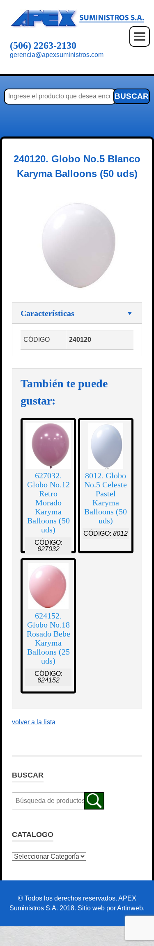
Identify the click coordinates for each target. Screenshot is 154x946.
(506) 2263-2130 (43, 45)
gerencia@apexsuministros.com (56, 54)
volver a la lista (33, 722)
